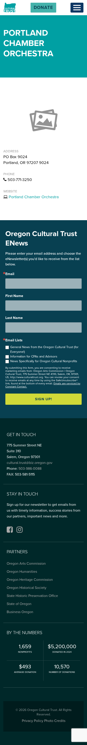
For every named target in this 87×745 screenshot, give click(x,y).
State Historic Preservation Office (32, 596)
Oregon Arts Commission (26, 563)
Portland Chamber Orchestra (34, 196)
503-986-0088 (30, 468)
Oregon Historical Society (26, 588)
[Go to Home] (10, 7)
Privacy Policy (32, 721)
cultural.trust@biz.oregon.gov (29, 463)
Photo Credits (54, 721)
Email (9, 274)
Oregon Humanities (22, 571)
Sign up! (43, 399)
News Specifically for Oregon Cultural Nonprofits (43, 361)
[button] (43, 8)
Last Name (14, 318)
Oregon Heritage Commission (30, 579)
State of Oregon (19, 604)
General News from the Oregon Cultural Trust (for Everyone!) (44, 349)
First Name (14, 296)
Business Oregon (20, 612)
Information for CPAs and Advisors (33, 356)
